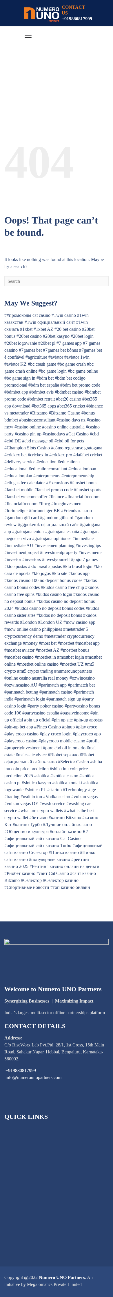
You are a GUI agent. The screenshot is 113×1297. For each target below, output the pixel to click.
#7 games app (69, 343)
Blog (16, 1189)
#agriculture (36, 357)
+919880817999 (77, 18)
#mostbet (66, 643)
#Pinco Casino (47, 726)
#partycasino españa (40, 712)
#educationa (69, 461)
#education (47, 461)
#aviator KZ (15, 364)
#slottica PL (35, 789)
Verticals (19, 1179)
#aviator (55, 357)
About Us (21, 1139)
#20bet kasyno (56, 336)
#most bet (48, 643)
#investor (12, 559)
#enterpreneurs (46, 475)
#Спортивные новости (26, 887)
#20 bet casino (67, 329)
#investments (90, 552)
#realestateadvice (31, 754)
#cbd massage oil (37, 440)
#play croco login (56, 733)
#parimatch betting (21, 691)
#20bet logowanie (20, 343)
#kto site (59, 573)
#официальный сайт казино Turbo (37, 845)
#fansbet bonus (83, 482)
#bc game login (53, 371)
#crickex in (38, 454)
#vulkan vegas (84, 796)
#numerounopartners (73, 671)
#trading (11, 796)
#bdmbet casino (69, 392)
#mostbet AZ (47, 650)
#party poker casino (45, 705)
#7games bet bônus (60, 350)
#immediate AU (18, 545)
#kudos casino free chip (62, 587)
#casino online (27, 426)
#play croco (86, 726)
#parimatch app (53, 685)
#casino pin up (28, 433)
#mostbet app (87, 643)
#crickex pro (60, 454)
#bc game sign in (19, 378)
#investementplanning (54, 545)
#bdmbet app (16, 392)
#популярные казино (49, 859)
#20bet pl (46, 343)
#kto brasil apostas (45, 566)
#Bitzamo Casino (64, 412)
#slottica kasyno (36, 782)
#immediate (83, 538)
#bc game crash (71, 364)
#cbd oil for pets (69, 440)
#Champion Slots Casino (27, 447)
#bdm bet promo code (80, 385)
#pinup (68, 726)
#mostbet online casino (38, 664)
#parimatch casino (55, 691)
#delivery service (19, 461)
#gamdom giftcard (56, 517)
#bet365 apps (44, 405)
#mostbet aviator (19, 650)
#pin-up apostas (88, 719)
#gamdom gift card (21, 517)
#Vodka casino (56, 796)
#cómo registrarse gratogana (76, 447)
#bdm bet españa (43, 385)
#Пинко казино (64, 852)
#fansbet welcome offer (25, 496)
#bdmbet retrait (41, 398)
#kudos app (79, 573)
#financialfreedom (20, 503)
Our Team (21, 1198)
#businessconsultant (37, 419)
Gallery (18, 1208)
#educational (16, 468)
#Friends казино (76, 510)
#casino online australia (63, 426)
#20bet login (82, 336)
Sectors (18, 1149)
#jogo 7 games (84, 559)
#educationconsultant (48, 468)
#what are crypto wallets (40, 810)
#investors (31, 559)
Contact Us (22, 1228)
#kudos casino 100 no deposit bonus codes (43, 580)
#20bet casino (29, 336)
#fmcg (44, 503)
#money (30, 643)
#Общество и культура (26, 831)
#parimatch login (29, 698)
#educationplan (18, 475)
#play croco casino (21, 733)
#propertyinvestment (23, 747)
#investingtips (88, 545)
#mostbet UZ (72, 664)
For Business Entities (31, 1169)
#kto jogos (41, 573)
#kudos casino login (54, 594)
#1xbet (26, 329)
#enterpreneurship (77, 475)
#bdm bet (45, 378)
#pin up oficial (37, 719)
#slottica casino (64, 775)
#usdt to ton (31, 796)
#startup (54, 789)
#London (28, 622)
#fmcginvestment (67, 503)
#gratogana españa (62, 531)
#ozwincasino (82, 678)
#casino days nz (71, 419)
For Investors (24, 1159)
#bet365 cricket (71, 405)
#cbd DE (12, 440)
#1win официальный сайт (50, 322)
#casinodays (54, 433)
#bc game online (83, 371)
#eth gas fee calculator (24, 482)
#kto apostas (15, 566)
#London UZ (50, 622)
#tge (92, 789)
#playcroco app (87, 733)
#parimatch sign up (63, 698)
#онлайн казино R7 (69, 831)
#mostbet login (70, 657)
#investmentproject (21, 552)
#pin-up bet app (18, 726)
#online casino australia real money (36, 678)
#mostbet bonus (75, 650)
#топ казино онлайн (70, 887)
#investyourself (56, 559)
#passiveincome (74, 712)
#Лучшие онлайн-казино (67, 824)
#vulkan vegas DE (21, 803)
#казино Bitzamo (65, 817)
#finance (56, 496)
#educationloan (82, 468)
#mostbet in (45, 657)
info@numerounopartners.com (33, 1077)
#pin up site (62, 719)
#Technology (75, 789)
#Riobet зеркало (63, 754)
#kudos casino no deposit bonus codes (50, 608)
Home (17, 1129)
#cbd (94, 433)
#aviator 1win (77, 357)
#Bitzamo (39, 412)
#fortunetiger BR (44, 510)
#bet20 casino (68, 398)
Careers (18, 1218)
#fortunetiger (16, 510)
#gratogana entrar (28, 531)
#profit (92, 740)
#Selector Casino (73, 761)
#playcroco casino (20, 740)
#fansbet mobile (18, 489)
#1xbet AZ (43, 329)
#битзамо (38, 817)
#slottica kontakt (67, 782)
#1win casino (64, 315)
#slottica (41, 775)
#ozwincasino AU (20, 685)
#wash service (52, 803)
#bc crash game (42, 364)
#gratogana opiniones (51, 538)
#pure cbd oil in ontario (64, 747)
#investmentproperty (58, 552)
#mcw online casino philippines (33, 629)
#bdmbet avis (41, 392)
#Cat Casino (77, 433)
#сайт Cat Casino (53, 873)
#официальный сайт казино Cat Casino (42, 838)
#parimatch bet (81, 685)
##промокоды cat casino (27, 315)
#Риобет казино (19, 873)
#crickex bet (15, 454)
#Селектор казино (61, 880)
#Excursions (57, 482)
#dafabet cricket (87, 454)
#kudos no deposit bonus (59, 615)
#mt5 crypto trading (35, 671)
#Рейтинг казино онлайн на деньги (64, 866)
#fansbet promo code (53, 489)
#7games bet (30, 350)
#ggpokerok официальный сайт (48, 524)
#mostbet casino (19, 657)
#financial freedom (82, 496)
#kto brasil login (77, 566)
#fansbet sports (87, 489)
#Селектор (31, 880)
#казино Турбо (27, 824)
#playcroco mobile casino (62, 740)
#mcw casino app (79, 622)
